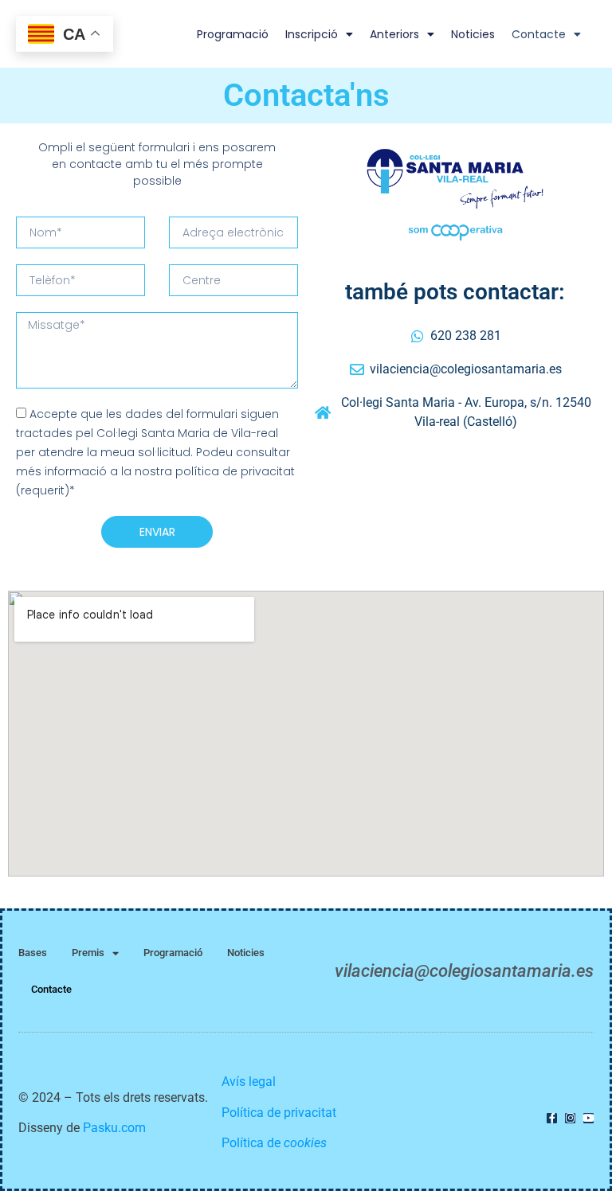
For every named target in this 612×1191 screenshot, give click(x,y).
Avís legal (249, 1081)
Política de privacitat (279, 1112)
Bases (32, 953)
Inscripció (311, 34)
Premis (88, 953)
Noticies (473, 34)
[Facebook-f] (552, 1118)
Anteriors (394, 34)
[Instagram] (570, 1118)
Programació (233, 34)
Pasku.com (114, 1127)
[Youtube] (588, 1118)
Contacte (539, 34)
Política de (274, 1142)
